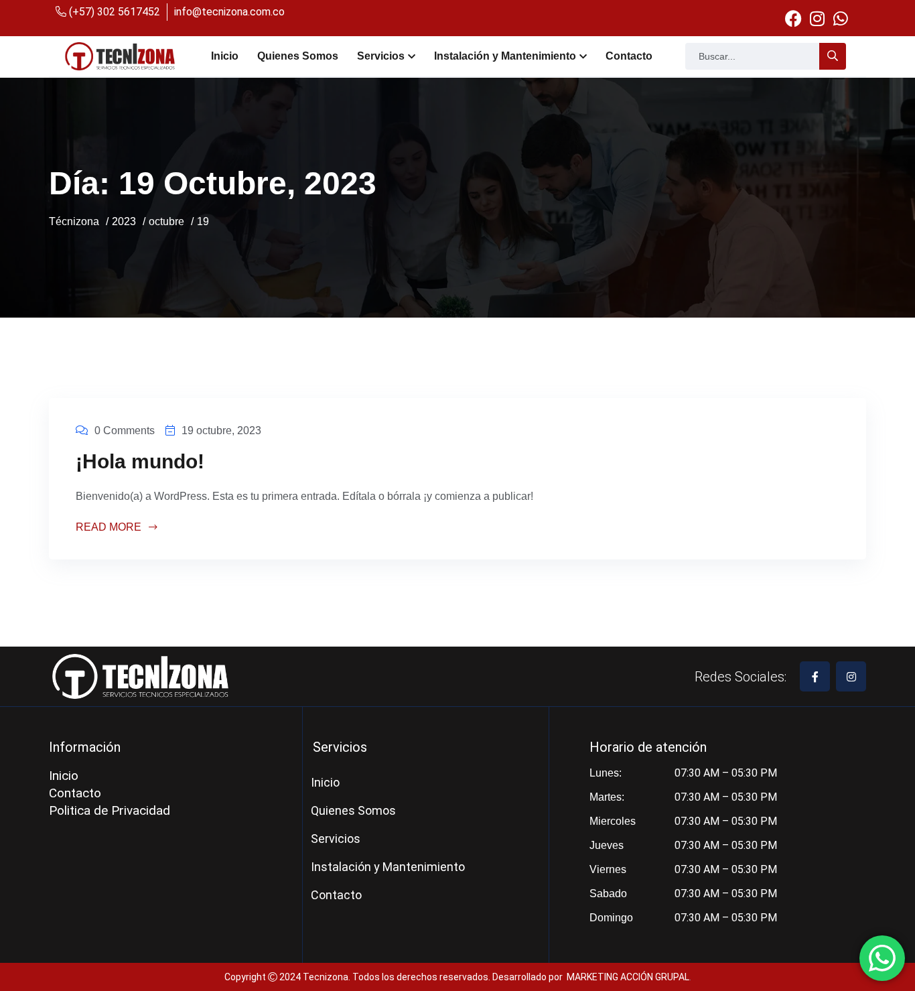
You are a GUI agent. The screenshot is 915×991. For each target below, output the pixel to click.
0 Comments (124, 430)
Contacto (629, 56)
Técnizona (74, 221)
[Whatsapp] (840, 18)
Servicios (381, 56)
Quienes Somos (297, 56)
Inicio (224, 56)
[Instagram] (817, 18)
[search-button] (832, 56)
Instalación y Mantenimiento (505, 56)
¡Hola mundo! (140, 461)
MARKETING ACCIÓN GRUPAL (628, 977)
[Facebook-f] (815, 676)
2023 (124, 221)
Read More (110, 528)
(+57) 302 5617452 (113, 11)
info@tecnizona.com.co (229, 11)
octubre (166, 221)
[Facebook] (793, 18)
